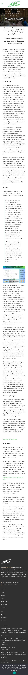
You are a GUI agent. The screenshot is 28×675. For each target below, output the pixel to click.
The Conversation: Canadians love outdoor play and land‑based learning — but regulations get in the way (13, 654)
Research (8, 13)
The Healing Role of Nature (8, 647)
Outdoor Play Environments (14, 11)
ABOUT (3, 595)
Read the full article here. (10, 439)
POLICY (3, 615)
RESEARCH (4, 621)
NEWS (2, 598)
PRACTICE (3, 618)
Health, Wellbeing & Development (14, 9)
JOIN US (3, 608)
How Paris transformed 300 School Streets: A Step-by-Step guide (14, 661)
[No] (26, 669)
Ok (14, 672)
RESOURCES (4, 602)
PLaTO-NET (4, 605)
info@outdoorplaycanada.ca (10, 584)
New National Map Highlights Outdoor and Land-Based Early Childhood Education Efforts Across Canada (13, 640)
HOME (2, 592)
